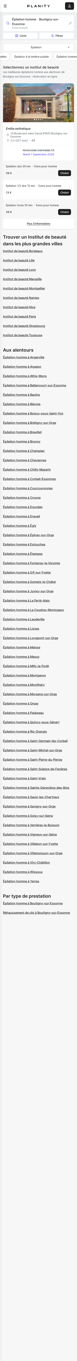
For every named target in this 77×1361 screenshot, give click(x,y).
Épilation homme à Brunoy (21, 441)
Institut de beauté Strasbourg (24, 326)
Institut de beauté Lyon (19, 270)
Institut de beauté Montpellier (24, 288)
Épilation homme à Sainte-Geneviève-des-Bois (36, 788)
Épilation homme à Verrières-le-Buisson (31, 825)
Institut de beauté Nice (19, 307)
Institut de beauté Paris (19, 316)
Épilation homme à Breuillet (22, 432)
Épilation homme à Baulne (21, 395)
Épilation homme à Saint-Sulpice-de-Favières (35, 769)
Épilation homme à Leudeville (23, 619)
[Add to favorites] (69, 89)
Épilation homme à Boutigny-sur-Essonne (33, 903)
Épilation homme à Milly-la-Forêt (26, 666)
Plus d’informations (38, 223)
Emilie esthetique (18, 128)
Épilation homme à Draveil (21, 516)
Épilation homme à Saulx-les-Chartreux (31, 797)
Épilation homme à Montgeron (24, 675)
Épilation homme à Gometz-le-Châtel (29, 582)
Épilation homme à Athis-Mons (25, 376)
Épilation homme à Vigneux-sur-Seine (30, 834)
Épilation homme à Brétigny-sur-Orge (29, 423)
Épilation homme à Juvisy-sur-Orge (28, 591)
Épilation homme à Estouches (24, 544)
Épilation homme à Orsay (20, 703)
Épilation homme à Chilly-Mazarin (27, 469)
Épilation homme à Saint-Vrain (24, 778)
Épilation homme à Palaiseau (23, 713)
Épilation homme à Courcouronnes (28, 488)
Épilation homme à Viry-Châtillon (26, 862)
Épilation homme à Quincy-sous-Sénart (31, 722)
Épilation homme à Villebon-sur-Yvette (30, 844)
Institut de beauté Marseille (22, 279)
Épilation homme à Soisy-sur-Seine (28, 816)
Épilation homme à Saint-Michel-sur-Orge (32, 750)
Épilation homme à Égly (19, 526)
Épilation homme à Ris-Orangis (25, 731)
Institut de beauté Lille (19, 260)
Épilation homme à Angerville (23, 357)
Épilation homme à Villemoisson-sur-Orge (32, 853)
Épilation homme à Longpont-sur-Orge (30, 638)
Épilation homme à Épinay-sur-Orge (28, 535)
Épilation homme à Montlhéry (24, 685)
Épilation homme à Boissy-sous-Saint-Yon (33, 413)
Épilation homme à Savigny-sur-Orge (29, 806)
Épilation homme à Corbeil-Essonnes (29, 479)
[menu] (5, 6)
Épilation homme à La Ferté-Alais (26, 600)
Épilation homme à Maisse (21, 647)
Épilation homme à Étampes (23, 554)
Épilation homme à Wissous (23, 872)
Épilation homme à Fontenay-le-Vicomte (31, 563)
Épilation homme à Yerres (21, 881)
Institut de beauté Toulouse (22, 335)
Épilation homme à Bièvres (22, 404)
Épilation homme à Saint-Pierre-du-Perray (32, 759)
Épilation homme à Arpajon (22, 366)
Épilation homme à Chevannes (24, 460)
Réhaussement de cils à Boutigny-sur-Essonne (36, 913)
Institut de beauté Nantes (21, 298)
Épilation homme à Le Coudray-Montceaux (33, 610)
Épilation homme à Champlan (24, 451)
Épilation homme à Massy (21, 657)
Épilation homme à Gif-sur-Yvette (27, 572)
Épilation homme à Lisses (21, 628)
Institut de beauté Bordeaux (23, 251)
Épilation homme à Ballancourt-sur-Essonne (34, 385)
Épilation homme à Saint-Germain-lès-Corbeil (35, 741)
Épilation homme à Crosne (22, 497)
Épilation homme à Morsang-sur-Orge (30, 694)
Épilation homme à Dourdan (23, 507)
